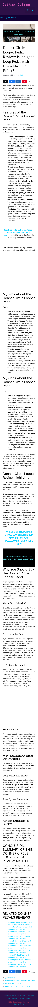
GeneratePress (19, 1004)
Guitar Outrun (16, 5)
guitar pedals (11, 18)
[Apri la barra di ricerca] (27, 10)
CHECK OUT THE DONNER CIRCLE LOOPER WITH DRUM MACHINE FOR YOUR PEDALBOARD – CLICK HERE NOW (19, 538)
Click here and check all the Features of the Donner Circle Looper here (19, 232)
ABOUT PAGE (12, 998)
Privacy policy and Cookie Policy (14, 995)
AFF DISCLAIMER (24, 998)
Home (2, 18)
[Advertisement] (19, 272)
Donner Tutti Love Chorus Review (17, 986)
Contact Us (30, 995)
